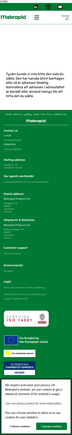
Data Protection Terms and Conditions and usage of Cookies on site (25, 296)
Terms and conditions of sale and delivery (24, 287)
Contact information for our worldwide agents (26, 182)
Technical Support (12, 253)
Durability (8, 271)
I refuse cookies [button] (20, 426)
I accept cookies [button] (51, 426)
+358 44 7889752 (13, 149)
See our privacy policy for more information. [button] (34, 403)
